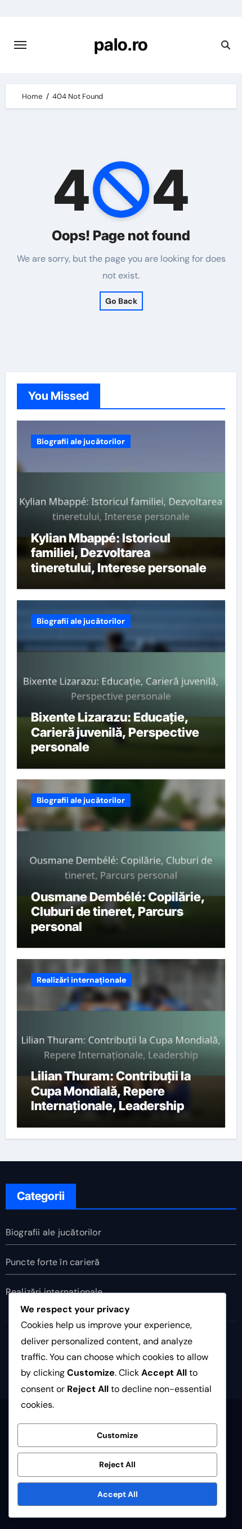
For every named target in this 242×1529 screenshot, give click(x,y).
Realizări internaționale (81, 980)
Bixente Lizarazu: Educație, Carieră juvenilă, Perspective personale (115, 732)
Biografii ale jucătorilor (81, 441)
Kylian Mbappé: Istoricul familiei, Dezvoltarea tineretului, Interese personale (119, 553)
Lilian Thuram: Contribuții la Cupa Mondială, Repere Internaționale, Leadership (111, 1091)
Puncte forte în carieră (53, 1262)
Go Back (121, 301)
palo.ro (120, 44)
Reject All (117, 1464)
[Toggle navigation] (20, 45)
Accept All (117, 1494)
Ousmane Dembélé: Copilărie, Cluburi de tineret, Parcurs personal (118, 911)
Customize (117, 1435)
